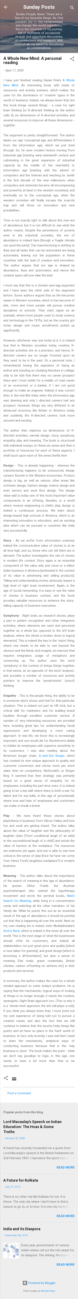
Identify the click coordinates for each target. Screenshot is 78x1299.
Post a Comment (19, 1093)
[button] (72, 59)
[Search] (72, 8)
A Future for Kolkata (20, 1180)
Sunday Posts (39, 7)
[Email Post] (14, 1080)
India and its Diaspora (21, 1229)
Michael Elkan (48, 1291)
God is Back (11, 931)
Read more (66, 1167)
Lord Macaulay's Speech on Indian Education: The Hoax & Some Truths (32, 1127)
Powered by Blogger (41, 1283)
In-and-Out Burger (51, 756)
